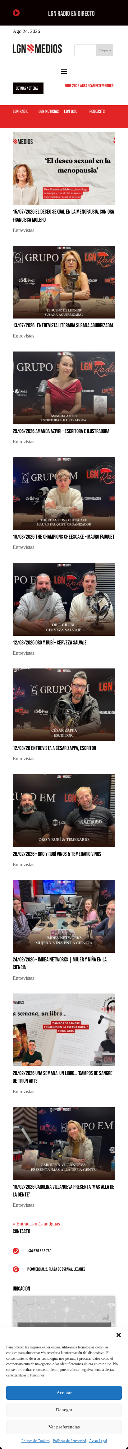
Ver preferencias (64, 1426)
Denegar (64, 1409)
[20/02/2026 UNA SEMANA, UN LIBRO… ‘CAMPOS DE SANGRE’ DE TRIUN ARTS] (64, 1030)
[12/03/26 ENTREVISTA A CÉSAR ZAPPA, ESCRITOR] (64, 704)
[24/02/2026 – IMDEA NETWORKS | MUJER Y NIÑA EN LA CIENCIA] (64, 916)
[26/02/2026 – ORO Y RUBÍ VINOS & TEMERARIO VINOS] (64, 810)
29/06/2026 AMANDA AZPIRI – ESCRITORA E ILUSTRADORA (61, 431)
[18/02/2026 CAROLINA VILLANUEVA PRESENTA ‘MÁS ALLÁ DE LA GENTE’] (64, 1143)
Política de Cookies (35, 1441)
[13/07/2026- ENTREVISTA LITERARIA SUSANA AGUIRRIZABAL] (64, 282)
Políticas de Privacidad (69, 1441)
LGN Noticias (49, 112)
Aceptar (64, 1392)
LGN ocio (70, 112)
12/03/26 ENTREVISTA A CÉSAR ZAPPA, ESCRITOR (54, 748)
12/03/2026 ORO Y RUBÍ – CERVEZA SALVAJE (50, 643)
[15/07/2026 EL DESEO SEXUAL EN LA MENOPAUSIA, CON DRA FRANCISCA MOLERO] (64, 168)
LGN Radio (20, 112)
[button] (119, 1335)
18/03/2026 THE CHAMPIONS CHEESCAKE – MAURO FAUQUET (64, 537)
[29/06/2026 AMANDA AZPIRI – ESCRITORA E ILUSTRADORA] (64, 388)
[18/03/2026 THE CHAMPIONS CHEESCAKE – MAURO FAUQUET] (64, 493)
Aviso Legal (98, 1441)
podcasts (97, 112)
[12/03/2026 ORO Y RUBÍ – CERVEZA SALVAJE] (64, 599)
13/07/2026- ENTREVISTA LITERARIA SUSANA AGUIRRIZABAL (63, 325)
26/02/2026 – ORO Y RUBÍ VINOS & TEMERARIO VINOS (57, 854)
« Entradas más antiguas (36, 1223)
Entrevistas (23, 230)
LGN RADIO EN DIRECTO (71, 14)
